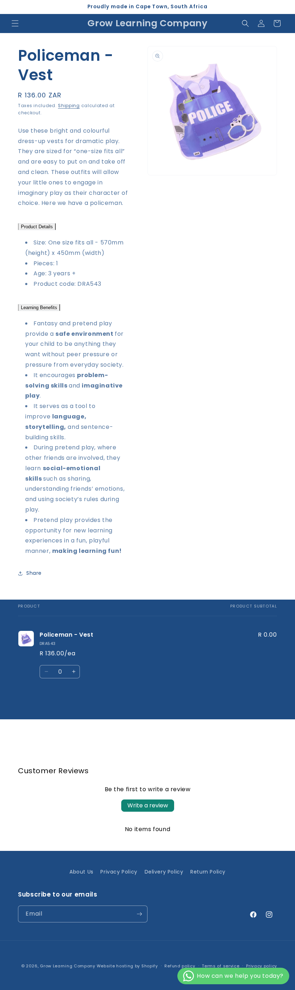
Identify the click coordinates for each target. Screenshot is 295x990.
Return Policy (208, 871)
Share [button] (34, 573)
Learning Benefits (39, 307)
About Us (81, 871)
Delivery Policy (164, 871)
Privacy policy (261, 966)
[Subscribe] (139, 914)
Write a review (147, 805)
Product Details (37, 226)
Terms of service (220, 966)
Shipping (69, 105)
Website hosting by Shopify (127, 966)
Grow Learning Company (67, 966)
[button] (15, 23)
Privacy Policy (118, 871)
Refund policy (179, 966)
